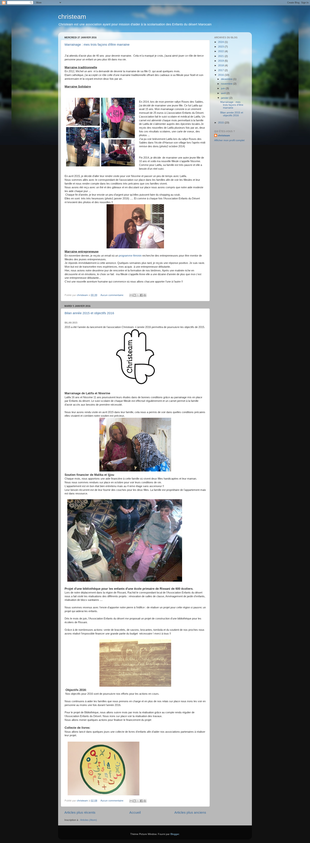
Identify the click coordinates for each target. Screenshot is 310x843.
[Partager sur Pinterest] (145, 295)
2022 (221, 51)
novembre (227, 83)
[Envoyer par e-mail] (131, 295)
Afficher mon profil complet (229, 140)
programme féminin (130, 255)
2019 (221, 60)
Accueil (135, 812)
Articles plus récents (79, 812)
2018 (221, 65)
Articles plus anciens (190, 812)
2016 (221, 75)
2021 (221, 56)
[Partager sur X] (138, 295)
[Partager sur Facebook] (141, 295)
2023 (221, 46)
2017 (221, 70)
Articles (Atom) (88, 820)
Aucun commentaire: (112, 295)
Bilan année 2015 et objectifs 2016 (89, 313)
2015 (221, 122)
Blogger (174, 834)
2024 (221, 42)
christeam (72, 16)
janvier (225, 98)
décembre (227, 79)
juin (223, 88)
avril (223, 93)
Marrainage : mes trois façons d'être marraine (97, 44)
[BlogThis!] (134, 295)
